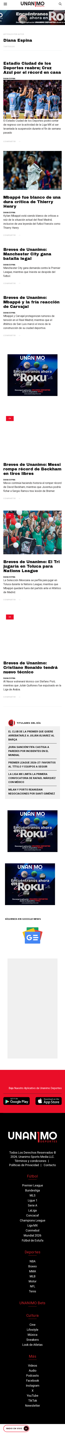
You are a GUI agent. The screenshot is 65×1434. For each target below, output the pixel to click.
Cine (33, 1324)
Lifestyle (32, 1329)
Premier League (32, 1185)
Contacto (50, 1165)
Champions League (32, 1220)
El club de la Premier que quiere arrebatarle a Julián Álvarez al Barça (31, 735)
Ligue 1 (32, 1200)
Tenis (32, 1291)
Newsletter (32, 1405)
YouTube (32, 1395)
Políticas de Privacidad (24, 1165)
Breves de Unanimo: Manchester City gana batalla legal (27, 254)
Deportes (32, 1252)
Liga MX (32, 1225)
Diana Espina (9, 79)
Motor (32, 1281)
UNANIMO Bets (32, 1303)
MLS (33, 1195)
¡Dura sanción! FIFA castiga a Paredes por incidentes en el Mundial (28, 751)
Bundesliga (32, 1190)
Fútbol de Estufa (32, 1240)
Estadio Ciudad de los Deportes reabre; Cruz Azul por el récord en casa (32, 68)
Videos (32, 1365)
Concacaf (32, 1215)
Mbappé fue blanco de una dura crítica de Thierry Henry (32, 202)
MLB (33, 1276)
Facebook (32, 1380)
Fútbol (32, 1176)
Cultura (32, 1315)
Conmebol (32, 1230)
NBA (33, 1261)
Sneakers (32, 1339)
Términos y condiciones (30, 1161)
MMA (32, 1271)
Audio (32, 1370)
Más (32, 1356)
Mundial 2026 (32, 1235)
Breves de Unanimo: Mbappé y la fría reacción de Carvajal (31, 302)
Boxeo (32, 1266)
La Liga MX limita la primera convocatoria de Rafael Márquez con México (32, 778)
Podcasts (32, 1375)
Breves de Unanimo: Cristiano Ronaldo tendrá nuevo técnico (30, 667)
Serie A (32, 1205)
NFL (32, 1286)
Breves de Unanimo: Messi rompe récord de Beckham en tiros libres (32, 469)
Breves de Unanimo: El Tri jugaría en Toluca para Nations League (31, 566)
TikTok (32, 1400)
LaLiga (32, 1210)
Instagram (32, 1385)
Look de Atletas (32, 1344)
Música (32, 1334)
